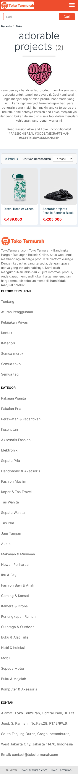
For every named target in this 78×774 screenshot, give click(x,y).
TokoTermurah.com (33, 770)
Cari (66, 17)
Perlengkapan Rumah (18, 616)
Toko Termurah (61, 770)
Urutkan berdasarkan (37, 159)
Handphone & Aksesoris (20, 471)
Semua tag (10, 374)
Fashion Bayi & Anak (17, 585)
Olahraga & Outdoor (17, 627)
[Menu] (72, 5)
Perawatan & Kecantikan (21, 419)
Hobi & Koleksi (13, 647)
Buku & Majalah (13, 679)
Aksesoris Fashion (16, 440)
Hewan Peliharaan (15, 564)
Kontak (6, 333)
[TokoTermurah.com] (24, 5)
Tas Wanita (10, 502)
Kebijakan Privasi (15, 322)
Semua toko (11, 364)
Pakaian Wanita (13, 398)
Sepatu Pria (10, 460)
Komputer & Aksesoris (19, 689)
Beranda (6, 26)
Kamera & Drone (14, 606)
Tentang (7, 301)
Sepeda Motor (12, 668)
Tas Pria (7, 523)
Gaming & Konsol (15, 595)
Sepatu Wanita (13, 512)
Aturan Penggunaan (17, 312)
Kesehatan (9, 429)
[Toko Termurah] (22, 241)
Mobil (5, 658)
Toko (19, 26)
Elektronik (9, 450)
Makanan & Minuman (18, 554)
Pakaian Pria (11, 408)
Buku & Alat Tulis (14, 637)
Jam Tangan (11, 533)
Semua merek (12, 353)
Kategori (8, 343)
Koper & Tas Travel (16, 492)
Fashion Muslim (13, 481)
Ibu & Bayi (9, 575)
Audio (6, 544)
